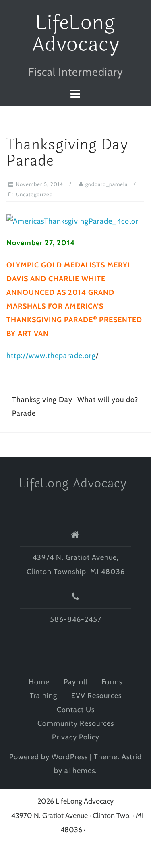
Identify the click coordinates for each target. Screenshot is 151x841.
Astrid (132, 756)
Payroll (75, 681)
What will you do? (107, 399)
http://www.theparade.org (51, 355)
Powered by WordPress (48, 756)
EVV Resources (96, 695)
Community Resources (75, 723)
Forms (111, 681)
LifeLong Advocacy (75, 33)
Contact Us (76, 709)
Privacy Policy (75, 737)
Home (39, 681)
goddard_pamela (106, 184)
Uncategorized (34, 194)
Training (43, 695)
